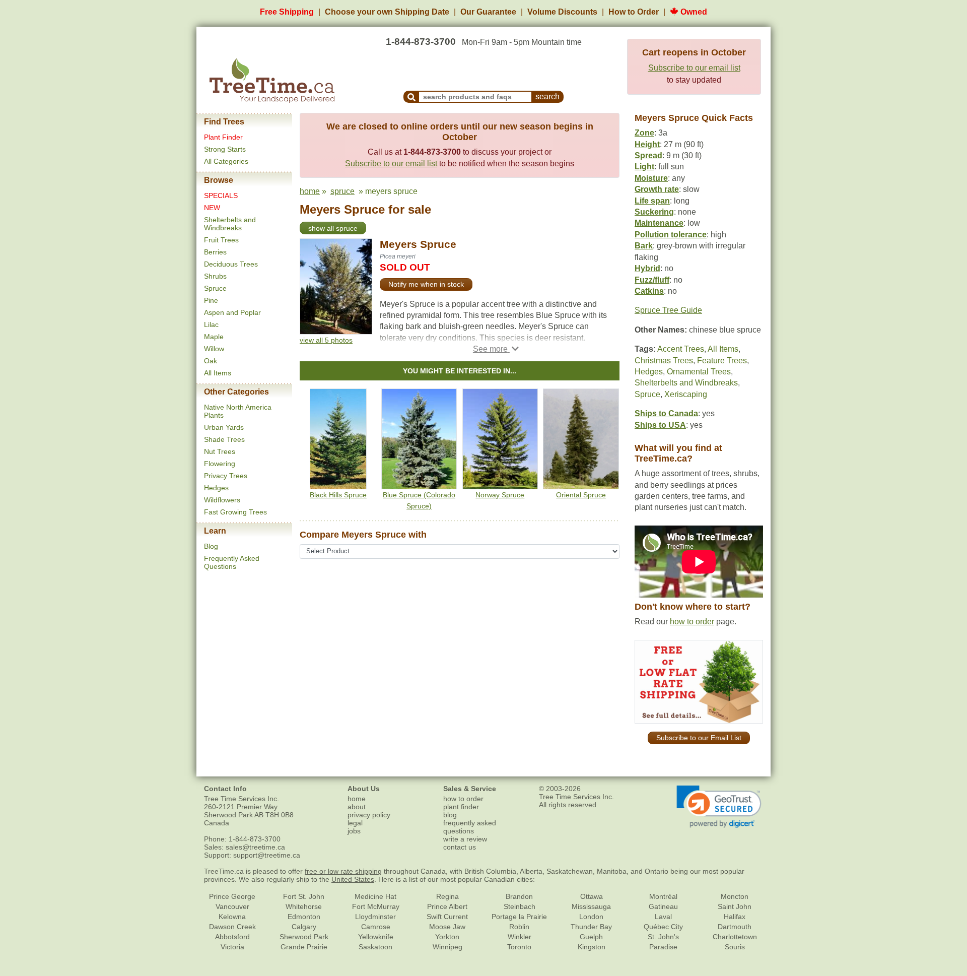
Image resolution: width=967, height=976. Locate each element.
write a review (465, 839)
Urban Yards (224, 427)
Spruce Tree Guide (668, 310)
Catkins (649, 291)
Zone (644, 132)
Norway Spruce (499, 495)
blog (450, 815)
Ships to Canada (666, 413)
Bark (644, 245)
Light (644, 166)
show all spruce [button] (333, 228)
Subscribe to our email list (694, 67)
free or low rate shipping (343, 871)
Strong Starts (225, 149)
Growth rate (657, 189)
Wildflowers (222, 500)
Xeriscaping (685, 394)
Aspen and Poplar (232, 312)
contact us (459, 847)
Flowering (219, 464)
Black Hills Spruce (338, 495)
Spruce (215, 288)
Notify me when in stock (426, 284)
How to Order (633, 12)
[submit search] (411, 97)
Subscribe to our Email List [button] (698, 738)
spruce (342, 191)
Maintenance (659, 223)
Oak (210, 361)
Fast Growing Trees (235, 512)
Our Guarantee (488, 12)
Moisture (651, 178)
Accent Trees (680, 349)
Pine (211, 300)
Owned (692, 12)
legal (355, 823)
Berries (215, 252)
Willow (214, 349)
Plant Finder (223, 137)
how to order (692, 621)
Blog (211, 546)
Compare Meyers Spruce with (363, 535)
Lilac (211, 324)
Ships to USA (660, 425)
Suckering (654, 212)
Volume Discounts (562, 12)
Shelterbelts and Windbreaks (230, 224)
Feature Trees (722, 360)
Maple (214, 337)
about (357, 807)
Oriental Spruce (581, 495)
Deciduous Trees (231, 264)
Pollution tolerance (671, 234)
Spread (648, 155)
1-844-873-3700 (421, 41)
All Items (217, 373)
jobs (354, 831)
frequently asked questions (469, 827)
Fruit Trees (221, 240)
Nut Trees (219, 451)
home (310, 191)
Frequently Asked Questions (231, 562)
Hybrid (647, 268)
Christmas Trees (664, 360)
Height (647, 144)
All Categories (226, 161)
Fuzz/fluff (652, 280)
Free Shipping (287, 12)
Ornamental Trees (699, 371)
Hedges (216, 488)
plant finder (461, 807)
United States (352, 879)
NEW (212, 208)
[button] (496, 349)
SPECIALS (221, 195)
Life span (652, 201)
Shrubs (215, 276)
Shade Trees (224, 439)
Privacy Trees (225, 476)
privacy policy (369, 815)
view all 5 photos (326, 340)
